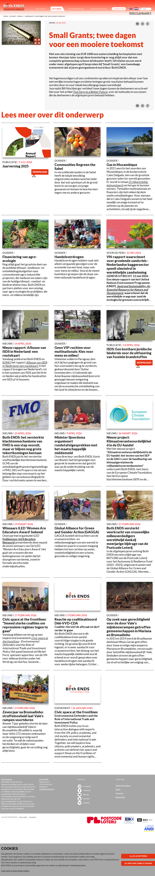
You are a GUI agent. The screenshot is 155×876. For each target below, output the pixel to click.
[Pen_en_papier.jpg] (21, 44)
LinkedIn (86, 803)
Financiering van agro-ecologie (19, 259)
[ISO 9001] (128, 823)
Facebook (86, 790)
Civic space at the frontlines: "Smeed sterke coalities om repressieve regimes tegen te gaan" (25, 625)
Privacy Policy (23, 817)
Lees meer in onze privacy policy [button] (15, 871)
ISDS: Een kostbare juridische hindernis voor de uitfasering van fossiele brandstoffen (129, 353)
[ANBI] (149, 831)
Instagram (87, 786)
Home (6, 16)
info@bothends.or (46, 789)
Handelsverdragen (69, 257)
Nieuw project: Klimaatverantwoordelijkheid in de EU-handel (129, 441)
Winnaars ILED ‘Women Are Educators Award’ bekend (24, 530)
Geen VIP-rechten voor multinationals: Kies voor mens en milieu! (73, 351)
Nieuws (20, 16)
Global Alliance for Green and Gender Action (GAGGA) (76, 530)
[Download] (39, 176)
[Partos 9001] (145, 823)
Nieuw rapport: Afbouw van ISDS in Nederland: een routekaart (24, 351)
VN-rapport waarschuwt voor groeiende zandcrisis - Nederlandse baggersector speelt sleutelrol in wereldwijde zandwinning (128, 264)
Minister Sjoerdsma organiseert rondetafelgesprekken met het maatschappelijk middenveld (75, 445)
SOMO (6, 362)
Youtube (86, 798)
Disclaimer (32, 817)
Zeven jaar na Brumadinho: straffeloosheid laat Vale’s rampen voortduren (23, 716)
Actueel (13, 16)
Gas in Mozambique (122, 165)
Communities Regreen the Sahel (74, 167)
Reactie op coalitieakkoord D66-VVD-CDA (75, 621)
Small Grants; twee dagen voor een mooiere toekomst (45, 16)
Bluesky (86, 794)
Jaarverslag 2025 (15, 166)
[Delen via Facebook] (148, 25)
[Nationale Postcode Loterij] (104, 823)
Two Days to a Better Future (90, 91)
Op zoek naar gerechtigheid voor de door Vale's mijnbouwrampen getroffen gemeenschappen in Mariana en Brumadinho (129, 627)
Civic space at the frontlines (76, 712)
